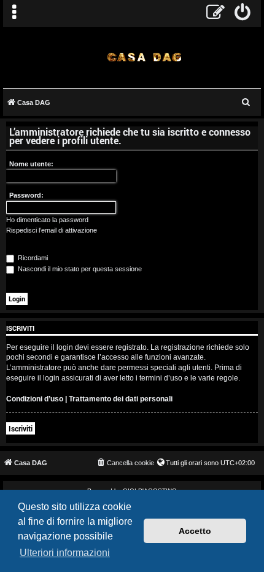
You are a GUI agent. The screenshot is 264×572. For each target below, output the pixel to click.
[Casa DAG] (144, 57)
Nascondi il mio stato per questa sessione (79, 268)
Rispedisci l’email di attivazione (51, 230)
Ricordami (32, 257)
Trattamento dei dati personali (121, 399)
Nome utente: (31, 164)
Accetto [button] (195, 531)
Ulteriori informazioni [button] (65, 552)
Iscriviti (21, 428)
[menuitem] (243, 13)
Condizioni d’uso (34, 399)
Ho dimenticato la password (47, 219)
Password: (26, 195)
